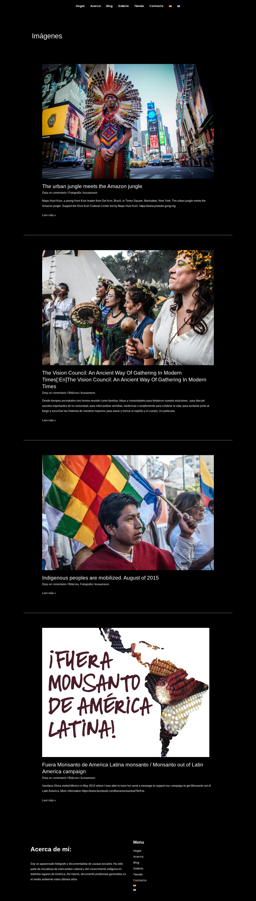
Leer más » (49, 215)
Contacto (156, 6)
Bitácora (73, 392)
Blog (109, 6)
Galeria (123, 6)
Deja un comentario (54, 192)
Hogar (80, 6)
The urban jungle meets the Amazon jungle (92, 186)
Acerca (95, 6)
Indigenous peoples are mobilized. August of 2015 (100, 578)
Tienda (139, 6)
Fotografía (74, 192)
